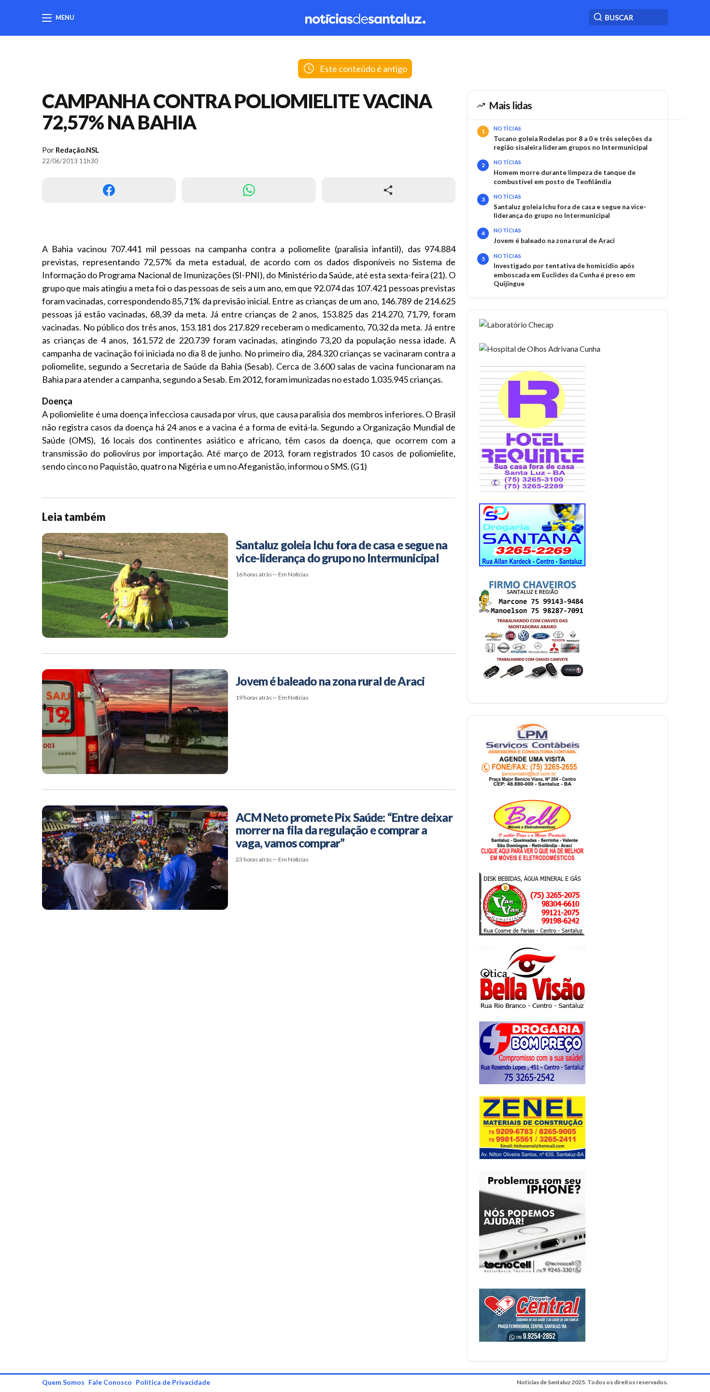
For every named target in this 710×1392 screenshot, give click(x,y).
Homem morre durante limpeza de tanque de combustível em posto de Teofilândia (565, 177)
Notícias (508, 128)
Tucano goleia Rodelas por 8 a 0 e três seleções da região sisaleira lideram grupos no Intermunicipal (573, 143)
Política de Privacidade (173, 1382)
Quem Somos (63, 1382)
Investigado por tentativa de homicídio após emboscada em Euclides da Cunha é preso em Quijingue (564, 274)
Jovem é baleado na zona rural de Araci (554, 240)
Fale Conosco (110, 1382)
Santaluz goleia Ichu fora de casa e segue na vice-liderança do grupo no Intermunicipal (570, 211)
